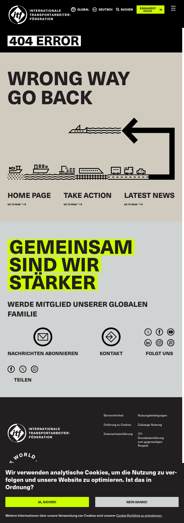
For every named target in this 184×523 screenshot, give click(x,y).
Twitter (148, 332)
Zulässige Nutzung (150, 424)
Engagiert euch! (148, 9)
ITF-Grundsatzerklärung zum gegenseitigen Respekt (151, 440)
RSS (171, 342)
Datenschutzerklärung (118, 434)
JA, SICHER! (47, 502)
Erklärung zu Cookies (117, 424)
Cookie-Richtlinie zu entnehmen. (139, 515)
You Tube (171, 332)
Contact (111, 338)
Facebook (159, 332)
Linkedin (148, 342)
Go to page (14, 204)
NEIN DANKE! (136, 502)
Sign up (42, 338)
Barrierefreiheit (113, 415)
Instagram (159, 342)
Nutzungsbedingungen (152, 415)
